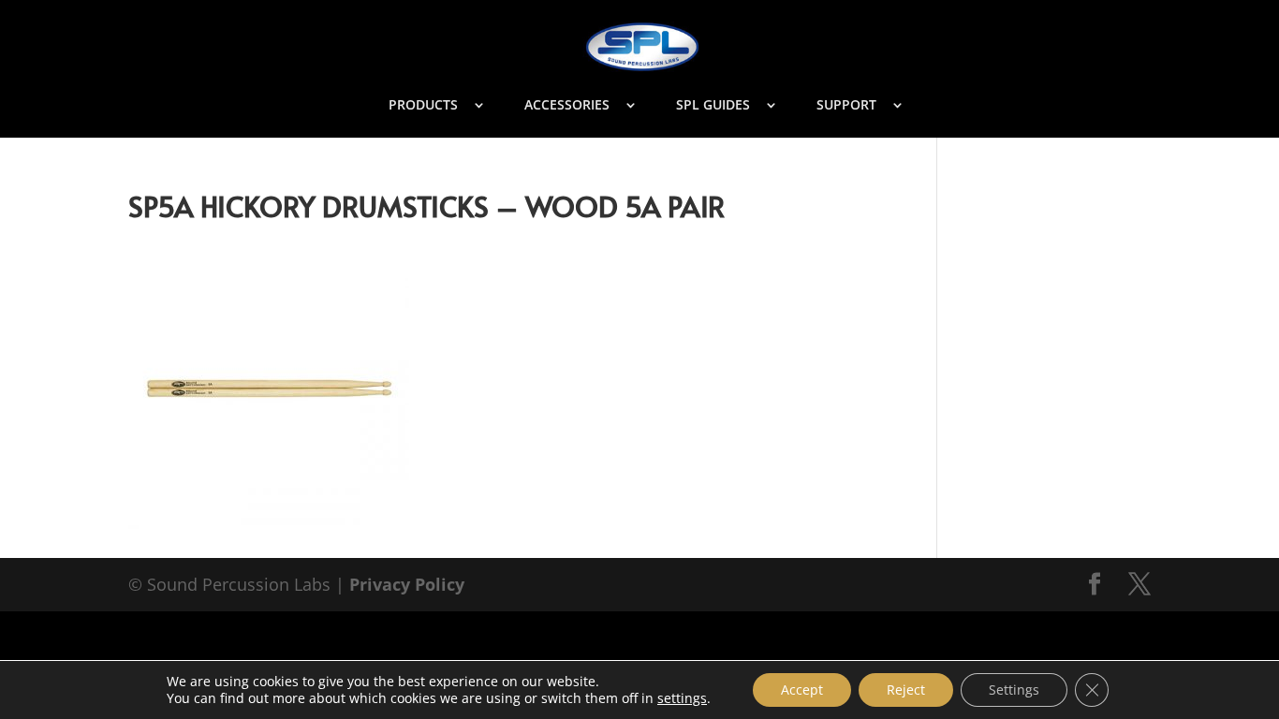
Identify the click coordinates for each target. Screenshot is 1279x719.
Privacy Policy (406, 584)
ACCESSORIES (567, 105)
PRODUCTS (423, 105)
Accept (802, 689)
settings (682, 698)
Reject (906, 689)
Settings (1014, 689)
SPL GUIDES (713, 105)
